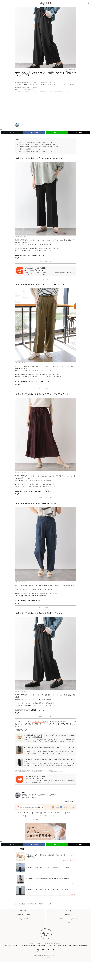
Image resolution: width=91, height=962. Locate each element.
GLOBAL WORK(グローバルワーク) (29, 819)
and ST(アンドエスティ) (47, 816)
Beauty (68, 910)
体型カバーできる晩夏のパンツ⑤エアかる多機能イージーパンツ (36, 151)
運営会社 (60, 945)
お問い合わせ (47, 943)
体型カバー (28, 812)
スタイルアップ (48, 812)
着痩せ (37, 812)
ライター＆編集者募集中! (81, 945)
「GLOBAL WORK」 (38, 722)
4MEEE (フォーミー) (68, 945)
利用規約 (5, 945)
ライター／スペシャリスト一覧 (49, 945)
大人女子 (22, 816)
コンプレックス (33, 816)
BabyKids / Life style (68, 919)
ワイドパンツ (60, 812)
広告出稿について (55, 943)
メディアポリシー (12, 945)
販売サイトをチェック (45, 261)
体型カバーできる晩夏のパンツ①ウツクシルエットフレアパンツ (36, 142)
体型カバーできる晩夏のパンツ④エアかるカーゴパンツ (33, 149)
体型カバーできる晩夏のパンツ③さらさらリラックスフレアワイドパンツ (38, 146)
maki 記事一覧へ (70, 801)
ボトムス (70, 812)
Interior (68, 915)
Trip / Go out (23, 919)
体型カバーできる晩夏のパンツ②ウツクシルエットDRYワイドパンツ (37, 144)
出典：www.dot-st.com (70, 69)
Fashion (23, 910)
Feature (23, 923)
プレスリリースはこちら (36, 943)
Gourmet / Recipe (23, 915)
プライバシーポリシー (24, 945)
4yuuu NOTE (68, 923)
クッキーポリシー (35, 945)
